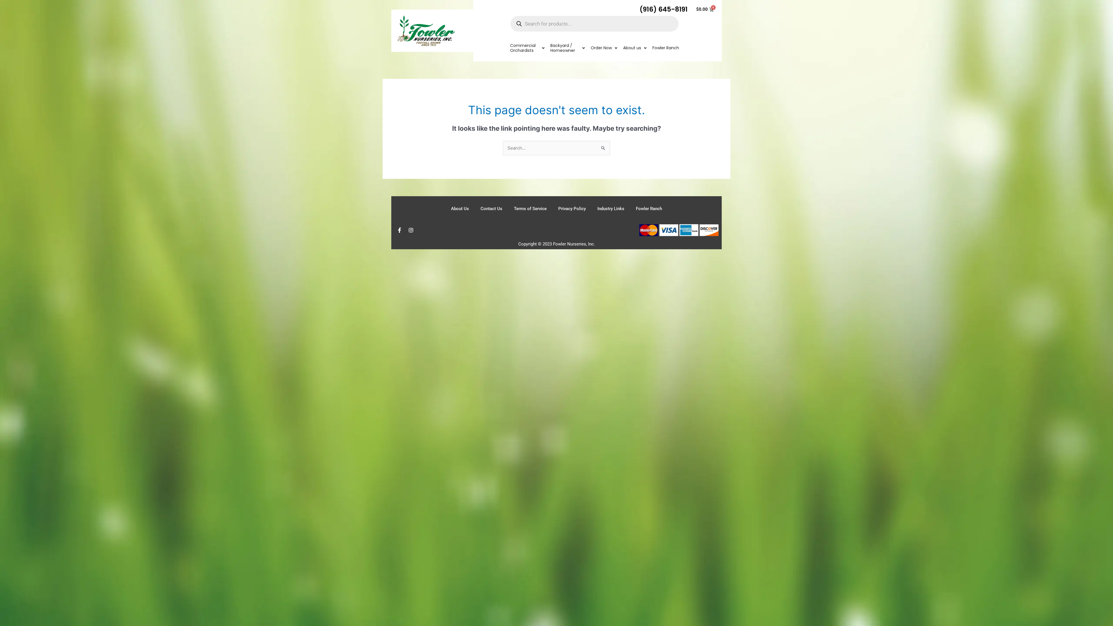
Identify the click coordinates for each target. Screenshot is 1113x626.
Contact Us (491, 208)
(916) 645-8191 (664, 9)
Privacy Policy (572, 208)
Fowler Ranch (649, 208)
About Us (460, 208)
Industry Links (610, 208)
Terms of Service (530, 208)
